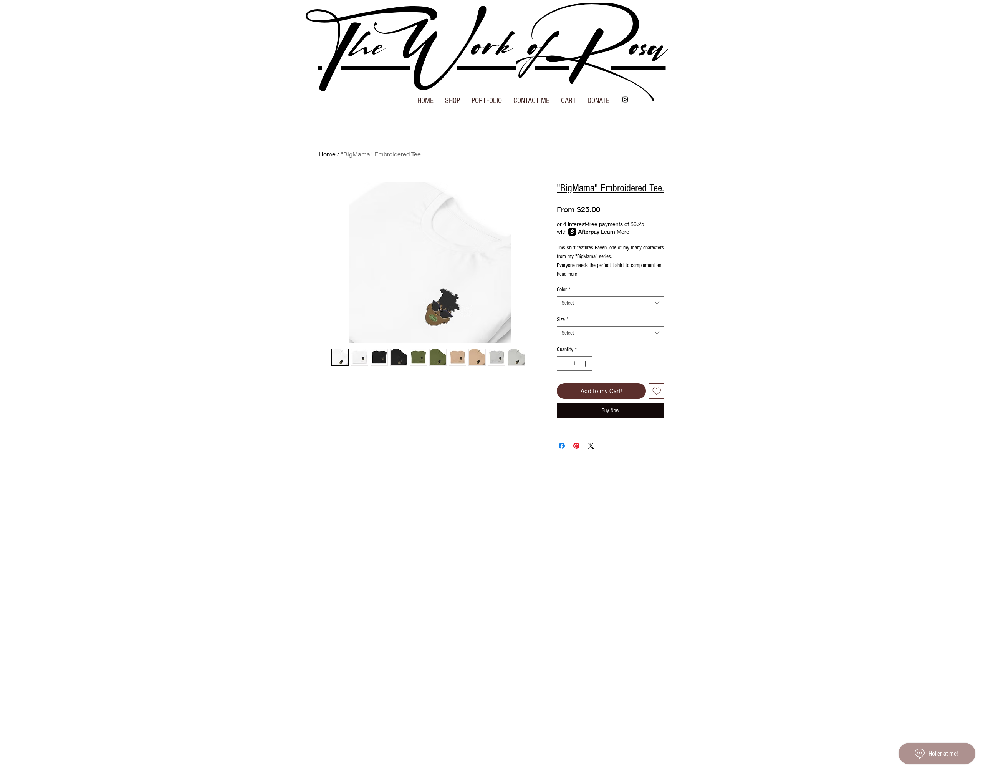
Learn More (615, 231)
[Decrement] (563, 364)
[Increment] (586, 364)
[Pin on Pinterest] (576, 445)
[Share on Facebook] (561, 445)
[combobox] (610, 303)
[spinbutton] (574, 364)
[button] (452, 98)
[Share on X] (591, 445)
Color (563, 289)
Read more (567, 274)
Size (562, 319)
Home (327, 154)
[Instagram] (625, 99)
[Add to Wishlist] (657, 391)
